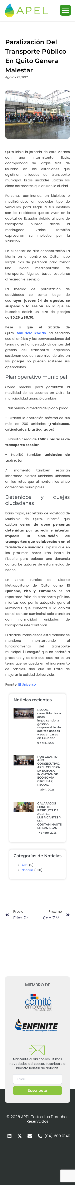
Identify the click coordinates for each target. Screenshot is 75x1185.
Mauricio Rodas (31, 333)
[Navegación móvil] (65, 10)
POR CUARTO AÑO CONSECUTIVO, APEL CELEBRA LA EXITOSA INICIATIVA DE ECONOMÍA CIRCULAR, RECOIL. (48, 771)
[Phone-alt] (40, 1136)
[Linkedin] (9, 1136)
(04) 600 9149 (57, 1136)
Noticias (27, 870)
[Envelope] (29, 1136)
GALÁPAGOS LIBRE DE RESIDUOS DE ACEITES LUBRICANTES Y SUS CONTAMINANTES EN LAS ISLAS (50, 816)
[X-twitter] (19, 1136)
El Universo (27, 684)
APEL (25, 865)
